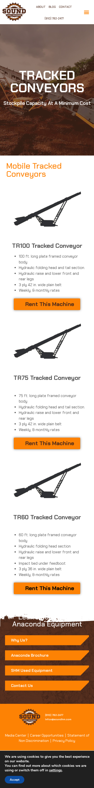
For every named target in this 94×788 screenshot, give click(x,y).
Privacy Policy (64, 740)
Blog (52, 7)
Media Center (15, 735)
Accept (14, 780)
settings (55, 770)
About (41, 7)
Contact (65, 7)
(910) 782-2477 (54, 18)
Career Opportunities (47, 735)
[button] (86, 12)
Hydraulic (27, 267)
